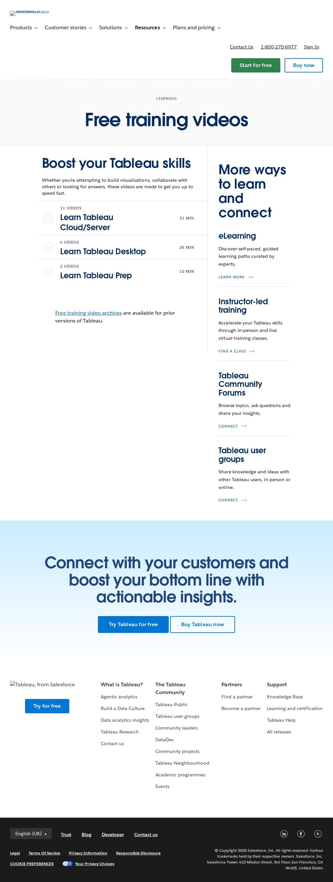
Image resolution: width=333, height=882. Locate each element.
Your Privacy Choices (94, 863)
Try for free (47, 706)
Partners (231, 684)
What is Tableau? (122, 684)
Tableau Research (120, 732)
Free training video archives (88, 312)
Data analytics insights (125, 720)
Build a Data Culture (123, 708)
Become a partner (240, 708)
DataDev (164, 740)
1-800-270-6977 (279, 47)
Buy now (303, 65)
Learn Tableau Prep (96, 275)
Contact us (241, 47)
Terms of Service (44, 853)
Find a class (232, 351)
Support (277, 684)
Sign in (311, 47)
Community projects (177, 751)
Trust (66, 834)
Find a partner (236, 697)
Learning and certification (295, 708)
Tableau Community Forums (240, 384)
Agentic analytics (119, 697)
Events (162, 786)
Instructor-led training (243, 305)
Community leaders (176, 728)
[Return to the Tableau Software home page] (34, 10)
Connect (228, 426)
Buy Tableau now (202, 624)
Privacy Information (88, 853)
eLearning (237, 236)
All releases (279, 732)
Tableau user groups (242, 454)
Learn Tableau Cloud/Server (86, 222)
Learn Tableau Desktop (103, 251)
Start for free (256, 65)
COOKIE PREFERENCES (32, 863)
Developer (113, 834)
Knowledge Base (285, 697)
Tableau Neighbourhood (182, 763)
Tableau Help (281, 720)
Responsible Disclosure (138, 853)
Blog (86, 834)
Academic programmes (180, 775)
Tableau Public (171, 704)
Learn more (232, 277)
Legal (15, 853)
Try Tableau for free (133, 624)
